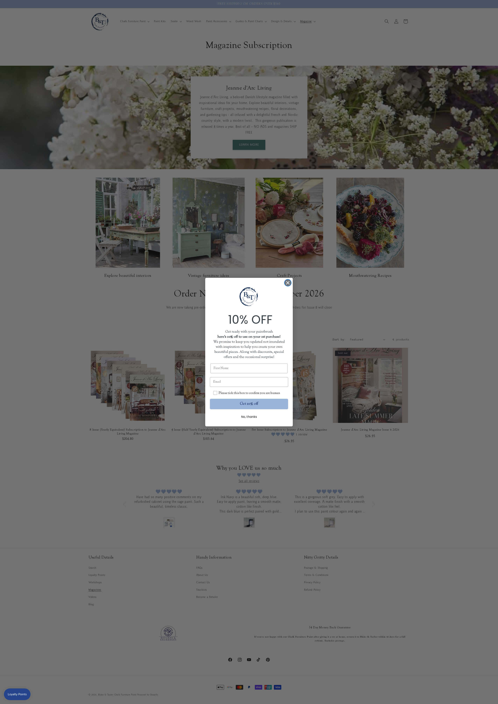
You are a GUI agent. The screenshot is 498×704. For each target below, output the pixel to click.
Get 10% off (249, 404)
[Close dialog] (287, 282)
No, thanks (249, 417)
